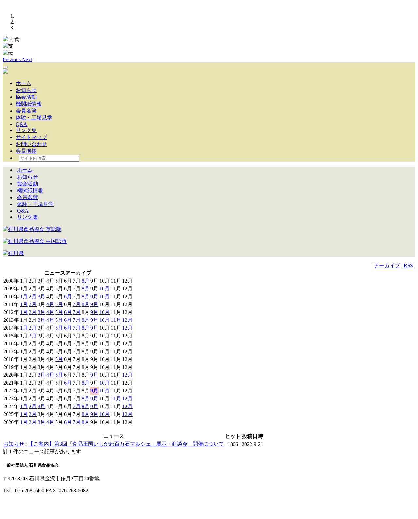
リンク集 (26, 130)
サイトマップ (31, 137)
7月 (77, 304)
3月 (41, 296)
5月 (59, 304)
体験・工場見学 (34, 117)
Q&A (21, 124)
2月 (33, 296)
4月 (50, 304)
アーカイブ (387, 265)
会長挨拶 (26, 151)
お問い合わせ (31, 144)
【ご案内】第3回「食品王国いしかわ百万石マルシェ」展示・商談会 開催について (126, 444)
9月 (94, 296)
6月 (68, 296)
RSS (408, 265)
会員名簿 (26, 110)
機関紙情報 (29, 104)
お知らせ (26, 90)
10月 (104, 288)
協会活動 (26, 97)
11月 (116, 320)
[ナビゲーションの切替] (5, 67)
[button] (12, 59)
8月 (85, 281)
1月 (24, 296)
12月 (127, 320)
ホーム (23, 83)
